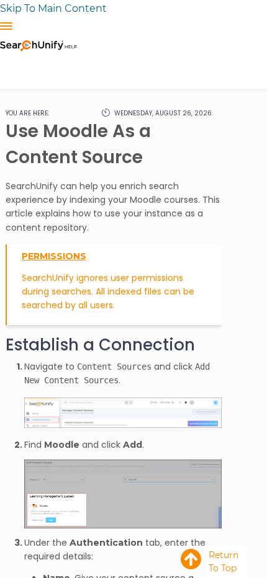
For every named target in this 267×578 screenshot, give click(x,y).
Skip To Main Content (53, 8)
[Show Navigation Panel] (6, 26)
